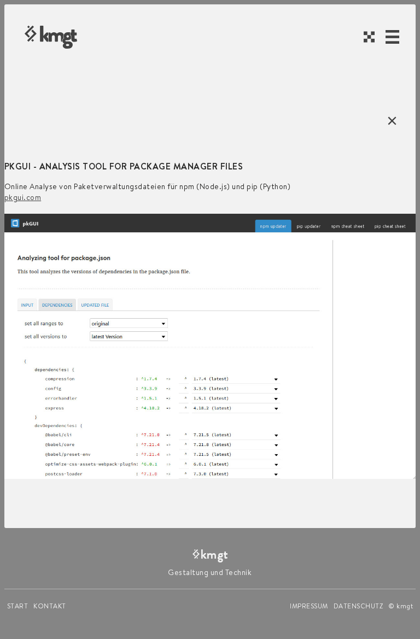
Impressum (309, 606)
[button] (392, 37)
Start (17, 606)
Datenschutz (358, 606)
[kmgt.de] (51, 37)
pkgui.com (23, 197)
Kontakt (49, 606)
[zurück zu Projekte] (389, 120)
